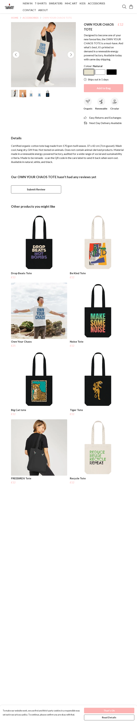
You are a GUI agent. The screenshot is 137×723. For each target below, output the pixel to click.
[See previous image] (16, 54)
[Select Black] (112, 72)
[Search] (124, 6)
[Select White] (100, 72)
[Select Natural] (89, 72)
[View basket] (131, 6)
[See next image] (70, 54)
